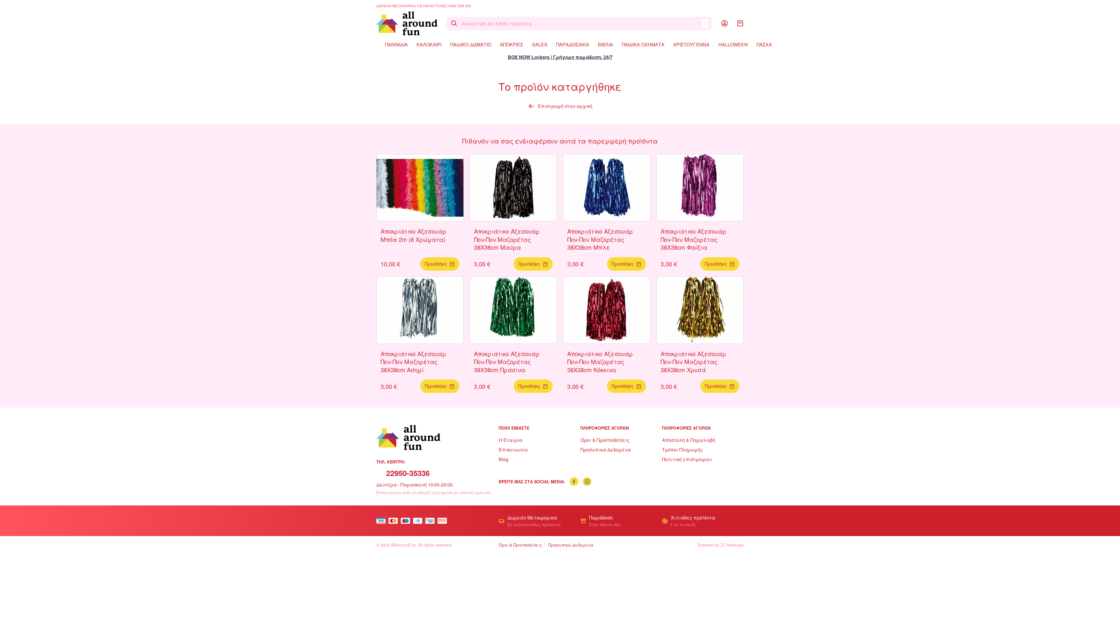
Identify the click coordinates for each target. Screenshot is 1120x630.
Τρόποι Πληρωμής (682, 449)
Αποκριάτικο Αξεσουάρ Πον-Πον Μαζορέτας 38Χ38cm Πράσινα (507, 361)
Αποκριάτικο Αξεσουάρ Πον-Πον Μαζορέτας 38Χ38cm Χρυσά (693, 361)
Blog (503, 459)
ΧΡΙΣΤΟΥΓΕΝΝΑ (691, 44)
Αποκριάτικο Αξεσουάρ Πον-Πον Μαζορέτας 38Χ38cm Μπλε (600, 239)
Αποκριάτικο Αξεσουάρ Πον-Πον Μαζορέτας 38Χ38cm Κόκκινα (600, 361)
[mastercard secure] (444, 521)
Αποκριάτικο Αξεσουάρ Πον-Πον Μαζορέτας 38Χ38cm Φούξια (693, 239)
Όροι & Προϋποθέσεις (604, 440)
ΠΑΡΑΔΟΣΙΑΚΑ (572, 44)
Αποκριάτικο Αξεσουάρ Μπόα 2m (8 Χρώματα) (413, 235)
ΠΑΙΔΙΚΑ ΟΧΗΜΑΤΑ (643, 44)
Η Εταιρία (510, 440)
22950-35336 (408, 473)
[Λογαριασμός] (724, 23)
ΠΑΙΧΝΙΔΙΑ (396, 44)
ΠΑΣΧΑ (764, 44)
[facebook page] (574, 481)
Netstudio (735, 545)
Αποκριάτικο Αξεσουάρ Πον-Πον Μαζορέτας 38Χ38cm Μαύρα (507, 239)
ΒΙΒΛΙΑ (605, 44)
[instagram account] (587, 481)
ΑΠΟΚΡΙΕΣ (511, 44)
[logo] (407, 23)
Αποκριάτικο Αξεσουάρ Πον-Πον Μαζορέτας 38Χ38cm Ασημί (413, 361)
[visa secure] (431, 521)
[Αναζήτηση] (454, 23)
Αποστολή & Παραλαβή (688, 440)
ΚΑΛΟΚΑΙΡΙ (429, 44)
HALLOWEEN (733, 44)
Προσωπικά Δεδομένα (605, 449)
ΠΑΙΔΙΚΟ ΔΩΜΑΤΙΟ (470, 44)
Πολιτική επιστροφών (687, 459)
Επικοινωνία (513, 449)
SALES (539, 44)
